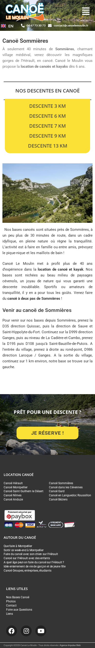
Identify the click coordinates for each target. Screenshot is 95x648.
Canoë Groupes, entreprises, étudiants (27, 570)
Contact (11, 605)
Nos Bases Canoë (17, 597)
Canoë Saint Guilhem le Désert (23, 491)
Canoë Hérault (13, 483)
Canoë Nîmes (12, 495)
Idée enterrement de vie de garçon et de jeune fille (35, 566)
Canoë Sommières (61, 483)
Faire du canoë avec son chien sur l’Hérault (31, 554)
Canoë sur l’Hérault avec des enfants (27, 558)
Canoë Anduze (13, 499)
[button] (86, 11)
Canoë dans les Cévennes (66, 487)
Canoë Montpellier (16, 487)
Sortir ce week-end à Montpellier (24, 550)
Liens (9, 613)
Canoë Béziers (58, 499)
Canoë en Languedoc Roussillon (70, 495)
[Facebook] (11, 630)
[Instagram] (26, 630)
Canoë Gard (57, 491)
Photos (11, 601)
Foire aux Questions (19, 609)
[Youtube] (40, 630)
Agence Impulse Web (70, 645)
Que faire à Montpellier (18, 546)
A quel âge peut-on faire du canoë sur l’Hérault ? (34, 562)
